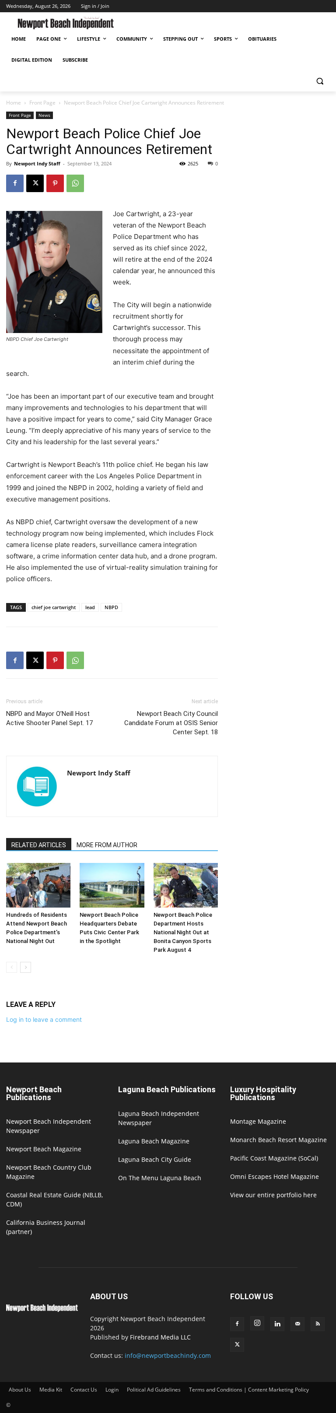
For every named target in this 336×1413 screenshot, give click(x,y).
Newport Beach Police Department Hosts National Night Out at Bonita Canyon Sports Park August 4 (183, 932)
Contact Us (83, 1389)
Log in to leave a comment (44, 1019)
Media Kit (50, 1389)
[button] (319, 81)
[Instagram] (257, 1323)
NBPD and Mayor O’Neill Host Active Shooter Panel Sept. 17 (49, 718)
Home (13, 102)
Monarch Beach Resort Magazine (278, 1140)
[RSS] (318, 1324)
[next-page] (25, 967)
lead (90, 607)
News (44, 115)
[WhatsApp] (75, 183)
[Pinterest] (55, 183)
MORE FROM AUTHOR (107, 845)
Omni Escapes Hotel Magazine (274, 1176)
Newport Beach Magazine (43, 1149)
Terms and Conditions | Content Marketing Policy (249, 1389)
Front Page (42, 102)
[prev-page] (11, 967)
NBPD (111, 607)
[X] (35, 183)
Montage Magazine (258, 1121)
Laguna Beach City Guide (154, 1159)
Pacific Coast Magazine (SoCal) (274, 1158)
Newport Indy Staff (37, 163)
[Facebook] (15, 183)
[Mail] (297, 1324)
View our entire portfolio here (273, 1195)
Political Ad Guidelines (154, 1389)
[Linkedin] (277, 1324)
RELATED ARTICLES (38, 845)
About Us (20, 1389)
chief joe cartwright (54, 607)
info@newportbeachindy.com (168, 1355)
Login (112, 1389)
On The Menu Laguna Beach (159, 1178)
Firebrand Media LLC (160, 1337)
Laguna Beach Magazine (153, 1141)
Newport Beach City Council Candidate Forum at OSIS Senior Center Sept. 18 (171, 723)
